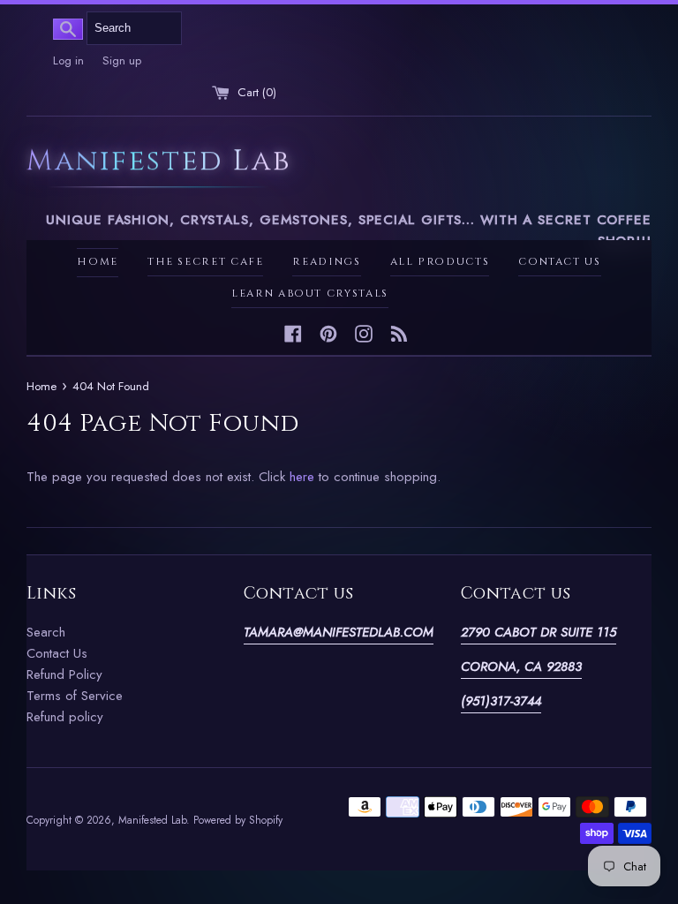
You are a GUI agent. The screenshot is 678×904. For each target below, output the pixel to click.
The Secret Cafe (205, 261)
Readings (326, 261)
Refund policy (64, 717)
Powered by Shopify (237, 820)
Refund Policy (64, 674)
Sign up (121, 60)
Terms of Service (74, 695)
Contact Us (559, 261)
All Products (440, 261)
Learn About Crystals (309, 293)
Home (97, 261)
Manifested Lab (158, 163)
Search (45, 632)
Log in (68, 60)
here (302, 476)
